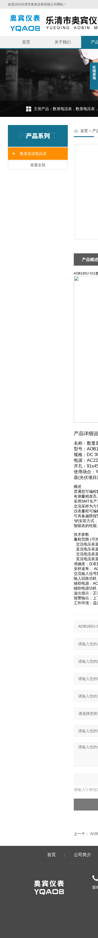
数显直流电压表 (33, 153)
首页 (26, 42)
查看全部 (37, 165)
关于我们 (62, 42)
